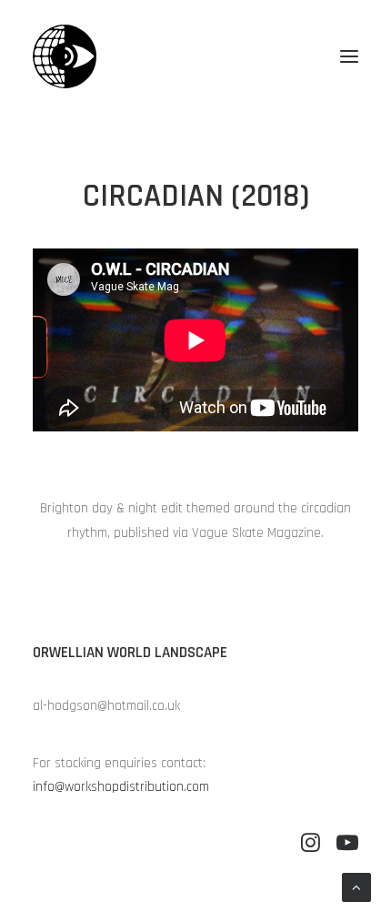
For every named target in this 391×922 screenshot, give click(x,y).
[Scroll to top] (356, 887)
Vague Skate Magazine (256, 533)
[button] (349, 56)
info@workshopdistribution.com (121, 786)
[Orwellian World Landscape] (64, 56)
